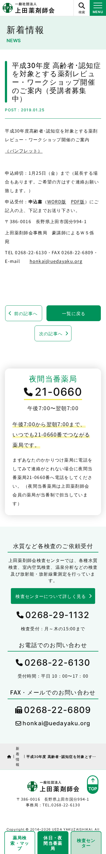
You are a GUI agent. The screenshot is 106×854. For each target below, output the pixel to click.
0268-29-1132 (57, 615)
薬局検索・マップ (19, 842)
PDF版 (78, 201)
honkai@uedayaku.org (56, 261)
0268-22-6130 (57, 662)
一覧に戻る (73, 313)
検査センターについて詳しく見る (50, 596)
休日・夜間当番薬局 (52, 842)
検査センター (86, 843)
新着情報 (18, 756)
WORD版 (56, 201)
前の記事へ (26, 313)
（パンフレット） (23, 150)
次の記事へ (51, 333)
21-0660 (58, 391)
